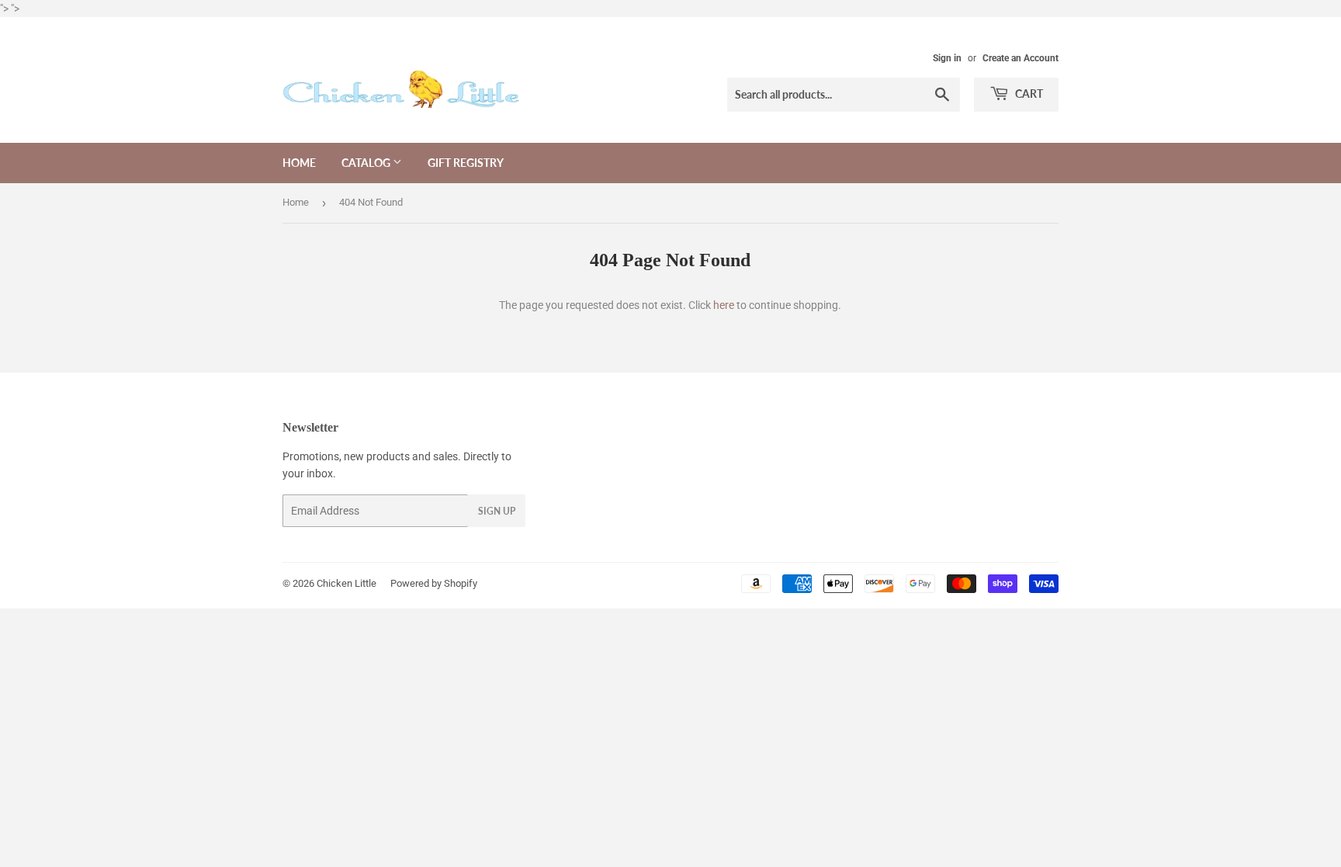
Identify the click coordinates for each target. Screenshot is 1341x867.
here (723, 305)
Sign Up (496, 511)
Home (299, 162)
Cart (1028, 93)
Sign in (947, 58)
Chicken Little (346, 583)
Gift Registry (466, 162)
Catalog (367, 162)
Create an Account (1020, 58)
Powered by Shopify (433, 583)
